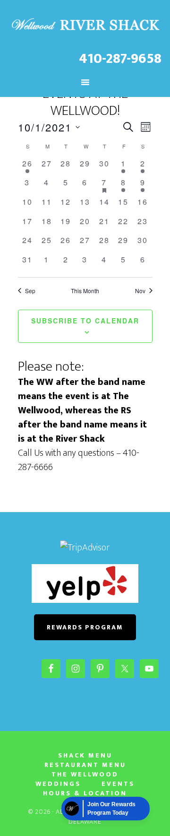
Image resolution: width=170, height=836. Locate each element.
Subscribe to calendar (85, 320)
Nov (140, 291)
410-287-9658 (120, 58)
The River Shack (85, 25)
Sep (30, 291)
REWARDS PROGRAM (85, 627)
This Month (85, 291)
